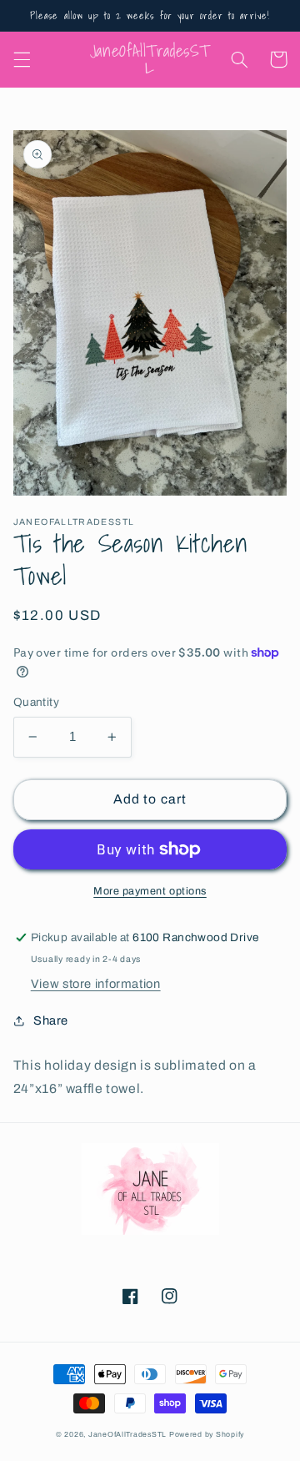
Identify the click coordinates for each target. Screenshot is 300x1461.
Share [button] (50, 1020)
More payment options (150, 891)
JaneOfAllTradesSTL (127, 1434)
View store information (96, 983)
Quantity (36, 702)
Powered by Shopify (206, 1434)
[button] (21, 59)
